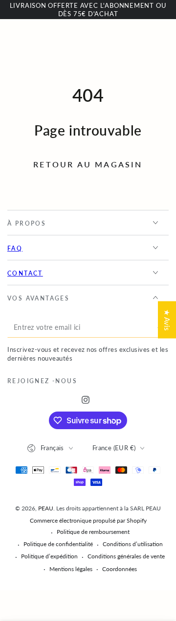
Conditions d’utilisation (133, 544)
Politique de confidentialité (58, 544)
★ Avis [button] (167, 319)
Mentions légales (70, 569)
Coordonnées (119, 569)
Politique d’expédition (49, 556)
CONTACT (25, 273)
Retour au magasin (87, 164)
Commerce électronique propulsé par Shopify (88, 520)
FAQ (14, 248)
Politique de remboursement (93, 531)
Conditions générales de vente (126, 556)
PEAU (45, 508)
